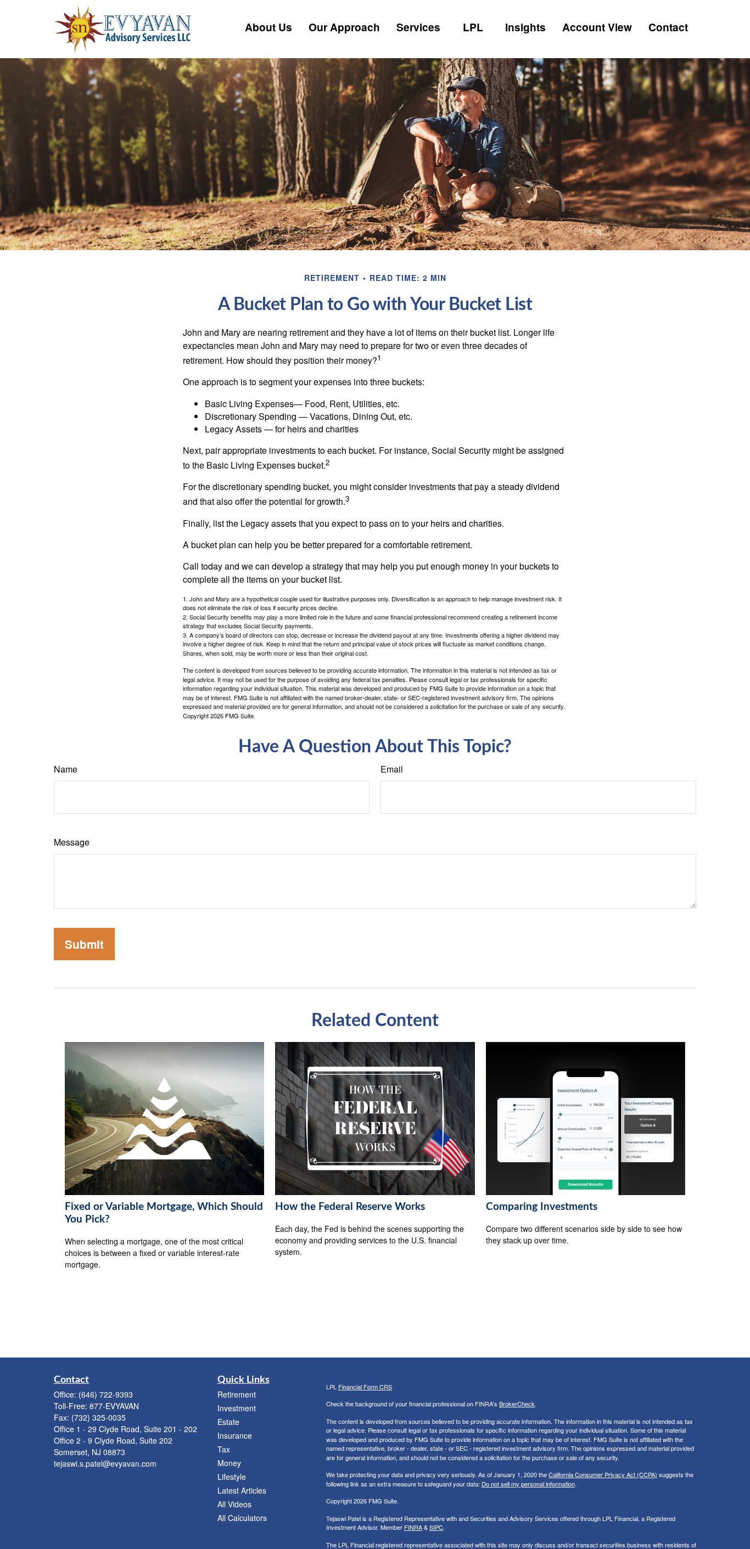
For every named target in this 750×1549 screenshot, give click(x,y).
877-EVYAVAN (114, 1405)
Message (71, 842)
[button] (268, 26)
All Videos (234, 1504)
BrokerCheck (517, 1403)
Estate (228, 1421)
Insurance (234, 1435)
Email (391, 769)
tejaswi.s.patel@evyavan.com (105, 1463)
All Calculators (242, 1517)
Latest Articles (241, 1490)
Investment (236, 1407)
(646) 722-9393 (106, 1394)
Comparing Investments (541, 1207)
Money (229, 1462)
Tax (223, 1449)
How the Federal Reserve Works (350, 1207)
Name (65, 769)
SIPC (436, 1527)
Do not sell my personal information (528, 1483)
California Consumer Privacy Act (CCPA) (602, 1474)
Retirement (236, 1394)
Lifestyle (231, 1476)
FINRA (413, 1527)
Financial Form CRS (365, 1386)
